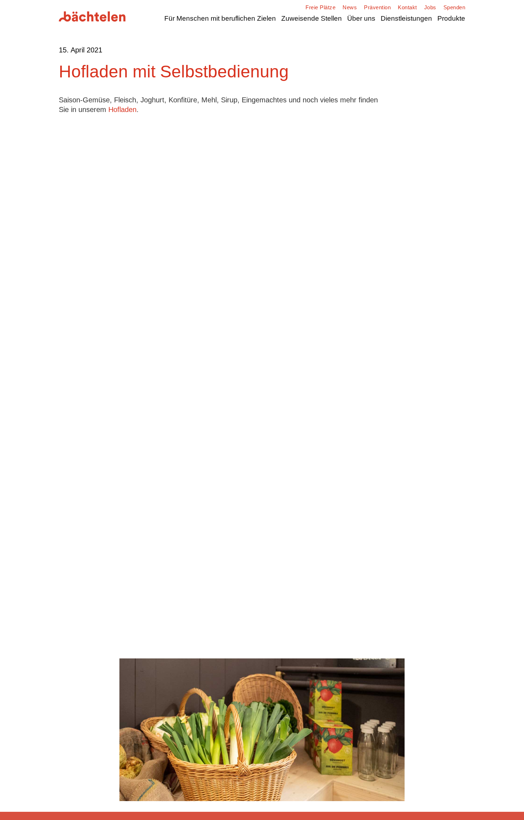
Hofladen (122, 109)
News (350, 7)
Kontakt (407, 7)
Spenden (454, 7)
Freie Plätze (320, 7)
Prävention (377, 7)
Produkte (451, 18)
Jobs (430, 7)
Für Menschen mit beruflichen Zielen (220, 18)
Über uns (361, 18)
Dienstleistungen (406, 18)
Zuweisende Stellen (311, 18)
